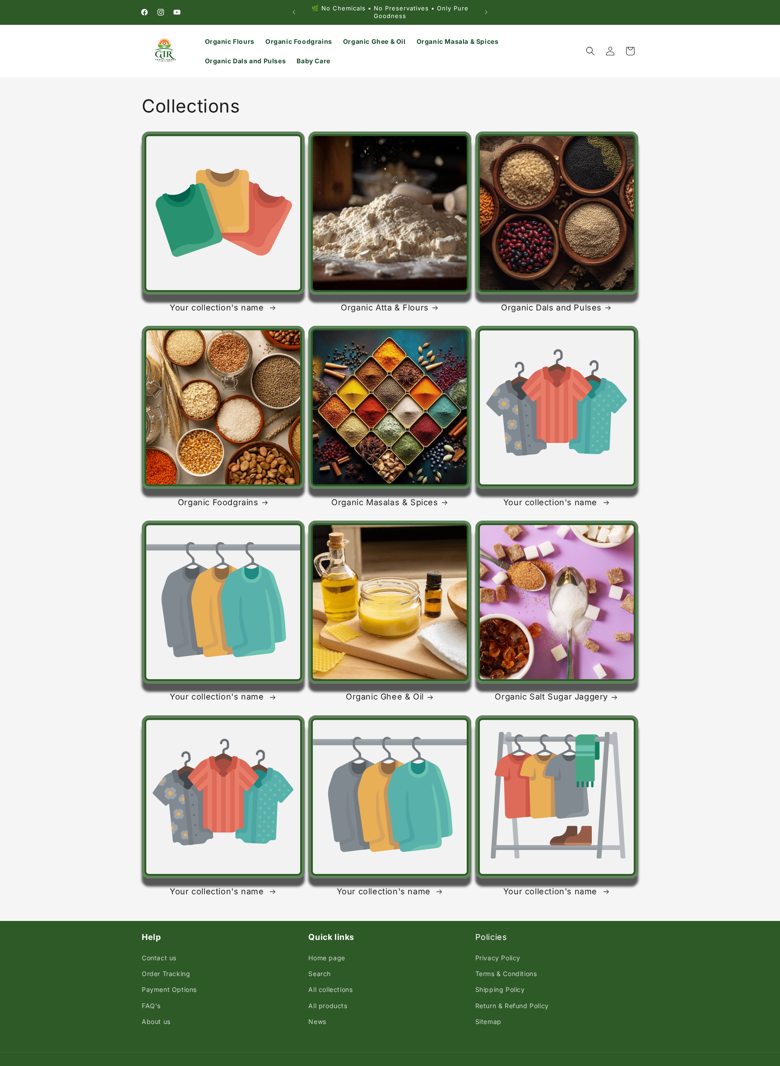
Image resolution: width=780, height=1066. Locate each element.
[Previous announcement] (294, 12)
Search (319, 973)
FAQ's (151, 1006)
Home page (326, 958)
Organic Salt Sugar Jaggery (551, 696)
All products (327, 1006)
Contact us (159, 958)
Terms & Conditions (506, 973)
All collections (330, 989)
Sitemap (488, 1021)
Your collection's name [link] (218, 307)
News (317, 1021)
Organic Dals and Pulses (551, 307)
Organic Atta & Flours (385, 307)
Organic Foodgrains (218, 502)
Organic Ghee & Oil (385, 696)
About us (156, 1021)
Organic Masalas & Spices (384, 502)
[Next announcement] (486, 12)
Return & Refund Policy (512, 1006)
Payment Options (169, 989)
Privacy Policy (497, 958)
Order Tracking (166, 973)
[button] (590, 51)
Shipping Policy (500, 989)
